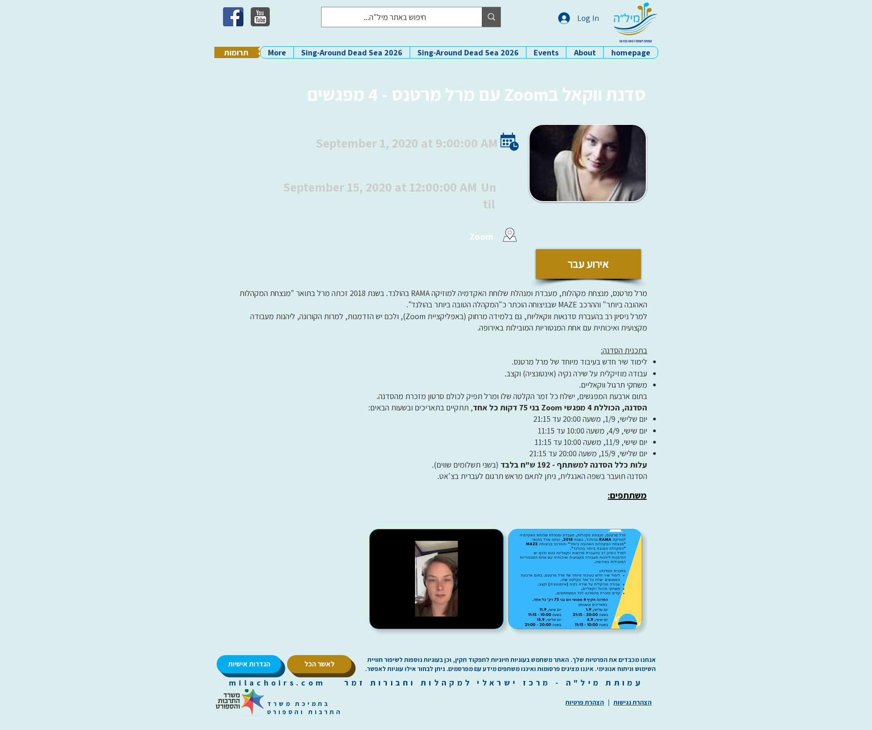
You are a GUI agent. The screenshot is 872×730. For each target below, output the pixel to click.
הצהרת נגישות (633, 702)
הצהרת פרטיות (584, 702)
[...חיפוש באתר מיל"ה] (491, 17)
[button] (584, 52)
